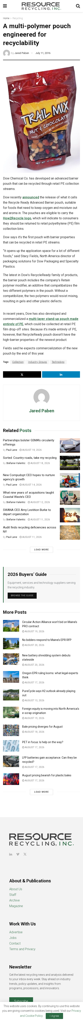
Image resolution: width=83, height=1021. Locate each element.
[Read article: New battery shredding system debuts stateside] (11, 659)
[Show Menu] (5, 6)
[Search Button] (78, 6)
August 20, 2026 (34, 645)
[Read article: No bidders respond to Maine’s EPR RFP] (11, 643)
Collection (18, 362)
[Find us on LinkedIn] (10, 854)
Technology (58, 362)
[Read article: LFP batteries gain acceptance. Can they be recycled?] (11, 761)
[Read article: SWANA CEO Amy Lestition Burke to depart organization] (70, 515)
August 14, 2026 (32, 484)
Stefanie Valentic (15, 463)
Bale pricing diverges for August (42, 726)
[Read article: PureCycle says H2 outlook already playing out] (11, 694)
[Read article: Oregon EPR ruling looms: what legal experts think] (11, 677)
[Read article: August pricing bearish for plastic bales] (11, 779)
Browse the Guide (22, 595)
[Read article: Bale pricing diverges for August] (11, 730)
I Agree (54, 1015)
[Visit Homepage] (41, 6)
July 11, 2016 (42, 53)
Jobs (13, 938)
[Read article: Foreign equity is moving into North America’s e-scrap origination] (11, 712)
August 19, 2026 (34, 631)
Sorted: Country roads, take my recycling (30, 458)
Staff (12, 895)
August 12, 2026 (40, 502)
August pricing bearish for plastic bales (46, 775)
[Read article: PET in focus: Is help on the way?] (11, 746)
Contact (15, 943)
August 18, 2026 (32, 450)
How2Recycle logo (17, 218)
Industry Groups (37, 362)
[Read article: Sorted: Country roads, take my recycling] (70, 463)
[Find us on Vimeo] (17, 854)
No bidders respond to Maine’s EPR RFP (47, 639)
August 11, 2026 (40, 519)
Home (6, 18)
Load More (41, 549)
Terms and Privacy (22, 949)
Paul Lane (11, 450)
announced (30, 197)
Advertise (16, 932)
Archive (14, 900)
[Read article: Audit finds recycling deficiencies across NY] (70, 532)
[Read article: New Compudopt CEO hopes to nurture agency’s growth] (70, 480)
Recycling (17, 18)
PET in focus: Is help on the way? (42, 742)
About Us (15, 889)
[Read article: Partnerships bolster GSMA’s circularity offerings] (70, 445)
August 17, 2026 (34, 682)
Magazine (16, 906)
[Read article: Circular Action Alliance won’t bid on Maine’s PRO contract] (11, 625)
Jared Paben (22, 53)
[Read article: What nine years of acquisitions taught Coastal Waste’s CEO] (70, 498)
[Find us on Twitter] (25, 854)
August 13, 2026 (34, 700)
